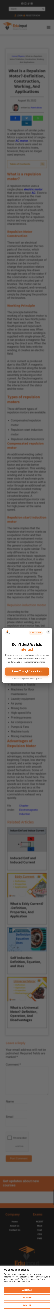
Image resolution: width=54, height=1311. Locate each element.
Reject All (27, 1305)
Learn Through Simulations (27, 671)
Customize (27, 1297)
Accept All (27, 1290)
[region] (27, 1288)
